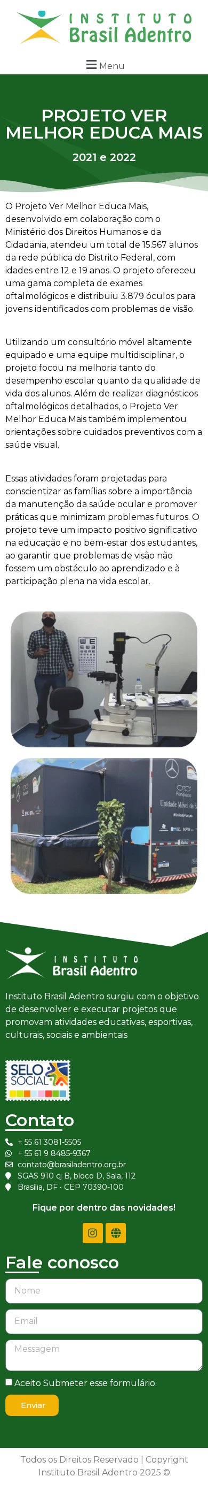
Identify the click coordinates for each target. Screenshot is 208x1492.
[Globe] (116, 1233)
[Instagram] (93, 1233)
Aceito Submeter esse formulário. (85, 1383)
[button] (104, 64)
